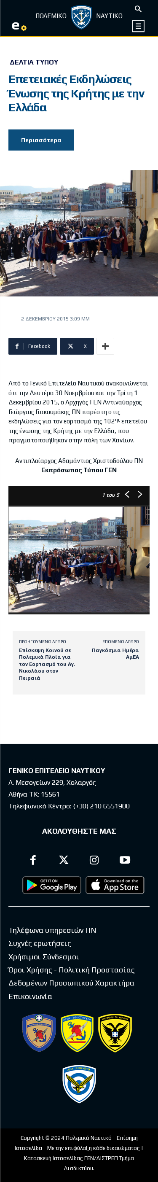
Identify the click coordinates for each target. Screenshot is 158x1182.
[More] (105, 346)
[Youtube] (125, 861)
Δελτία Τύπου (34, 62)
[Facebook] (33, 861)
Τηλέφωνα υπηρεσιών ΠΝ (52, 930)
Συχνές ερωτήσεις (39, 943)
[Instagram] (94, 861)
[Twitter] (64, 861)
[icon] (139, 26)
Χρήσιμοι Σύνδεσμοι (43, 956)
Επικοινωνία (30, 996)
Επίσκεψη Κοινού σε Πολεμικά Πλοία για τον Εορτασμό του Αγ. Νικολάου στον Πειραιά (47, 664)
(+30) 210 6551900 (101, 806)
